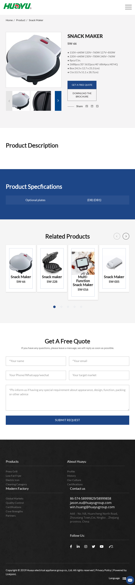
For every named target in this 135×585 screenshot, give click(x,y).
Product (20, 20)
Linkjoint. (11, 574)
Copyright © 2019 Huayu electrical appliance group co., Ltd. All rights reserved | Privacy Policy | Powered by (66, 570)
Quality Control (15, 502)
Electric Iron (12, 479)
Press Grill (11, 471)
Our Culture (74, 479)
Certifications (75, 484)
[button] (58, 101)
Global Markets (14, 498)
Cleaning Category (16, 484)
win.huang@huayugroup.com (92, 507)
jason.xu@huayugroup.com (91, 502)
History (71, 475)
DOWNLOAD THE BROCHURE (82, 95)
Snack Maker (36, 20)
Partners (11, 515)
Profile (71, 471)
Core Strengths (14, 511)
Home (9, 20)
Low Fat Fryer (13, 475)
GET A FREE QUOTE (82, 84)
